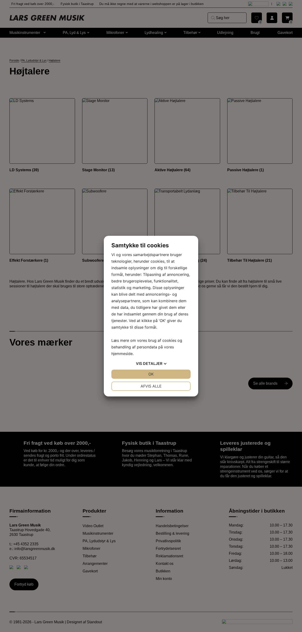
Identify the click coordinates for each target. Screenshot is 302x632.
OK (151, 374)
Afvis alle (151, 386)
